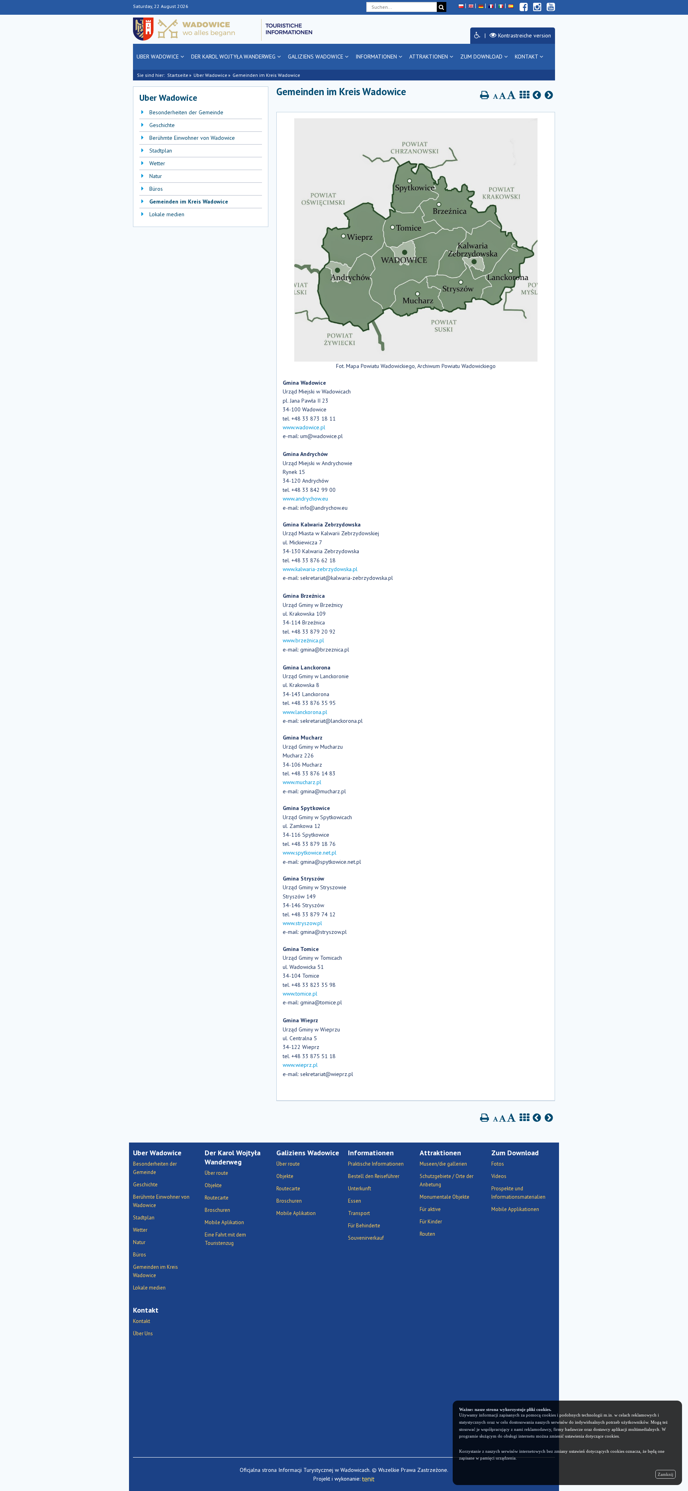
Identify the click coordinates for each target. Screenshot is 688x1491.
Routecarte (217, 1197)
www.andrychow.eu (305, 498)
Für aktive (430, 1209)
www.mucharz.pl (302, 782)
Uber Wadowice (158, 56)
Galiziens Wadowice (316, 56)
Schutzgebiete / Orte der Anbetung (446, 1180)
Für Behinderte (364, 1225)
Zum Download (482, 56)
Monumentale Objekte (444, 1197)
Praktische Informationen (376, 1163)
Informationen (377, 56)
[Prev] (537, 95)
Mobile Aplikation (224, 1222)
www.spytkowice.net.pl (309, 852)
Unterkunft (359, 1188)
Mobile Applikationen (515, 1209)
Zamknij (665, 1474)
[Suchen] (441, 7)
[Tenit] (368, 1478)
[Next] (549, 95)
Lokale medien (166, 214)
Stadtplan (160, 150)
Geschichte (162, 125)
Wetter (157, 163)
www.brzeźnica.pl (303, 640)
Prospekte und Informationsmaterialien (518, 1192)
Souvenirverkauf (366, 1238)
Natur (155, 176)
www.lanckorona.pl (305, 712)
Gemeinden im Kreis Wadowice (188, 201)
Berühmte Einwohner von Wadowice (192, 137)
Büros (156, 188)
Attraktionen (429, 56)
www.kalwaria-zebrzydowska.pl (320, 569)
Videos (498, 1176)
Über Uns (143, 1333)
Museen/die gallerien (443, 1163)
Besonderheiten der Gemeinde (186, 112)
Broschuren (217, 1210)
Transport (359, 1213)
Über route (216, 1173)
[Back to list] (524, 95)
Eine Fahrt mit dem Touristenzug (225, 1238)
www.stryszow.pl (302, 923)
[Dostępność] (477, 35)
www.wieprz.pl (300, 1064)
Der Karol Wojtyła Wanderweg (234, 56)
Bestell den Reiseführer (373, 1176)
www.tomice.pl (300, 993)
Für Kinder (431, 1221)
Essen (354, 1200)
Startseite (177, 75)
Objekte (213, 1185)
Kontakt (527, 56)
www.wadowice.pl (304, 427)
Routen (427, 1234)
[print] (484, 95)
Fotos (497, 1163)
